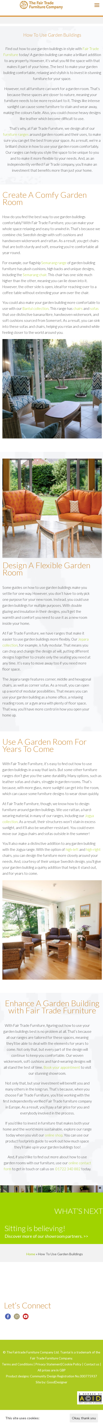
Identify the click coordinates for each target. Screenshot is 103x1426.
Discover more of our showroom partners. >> (46, 1236)
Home (30, 1254)
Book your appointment (62, 1067)
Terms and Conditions (17, 1364)
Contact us (91, 1364)
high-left (72, 849)
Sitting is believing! (35, 1228)
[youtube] (26, 1318)
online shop (54, 1135)
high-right (93, 849)
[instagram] (17, 1318)
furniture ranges (16, 134)
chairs (78, 308)
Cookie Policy (71, 1364)
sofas (94, 308)
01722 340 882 (67, 1169)
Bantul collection (36, 308)
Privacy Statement (48, 1364)
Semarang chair (34, 275)
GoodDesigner (57, 1382)
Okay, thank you (84, 1418)
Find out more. (51, 1418)
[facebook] (8, 1318)
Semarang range (54, 263)
